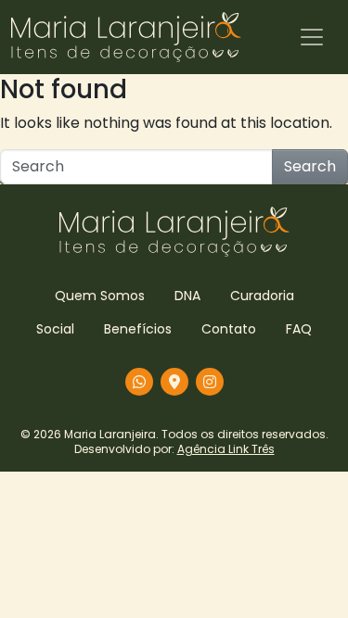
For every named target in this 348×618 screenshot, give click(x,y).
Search (310, 166)
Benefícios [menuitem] (138, 329)
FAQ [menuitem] (299, 329)
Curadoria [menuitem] (262, 295)
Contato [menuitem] (228, 329)
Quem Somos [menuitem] (100, 295)
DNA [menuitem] (187, 295)
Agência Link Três (226, 449)
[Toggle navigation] (312, 37)
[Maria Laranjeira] (126, 37)
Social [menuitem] (55, 329)
